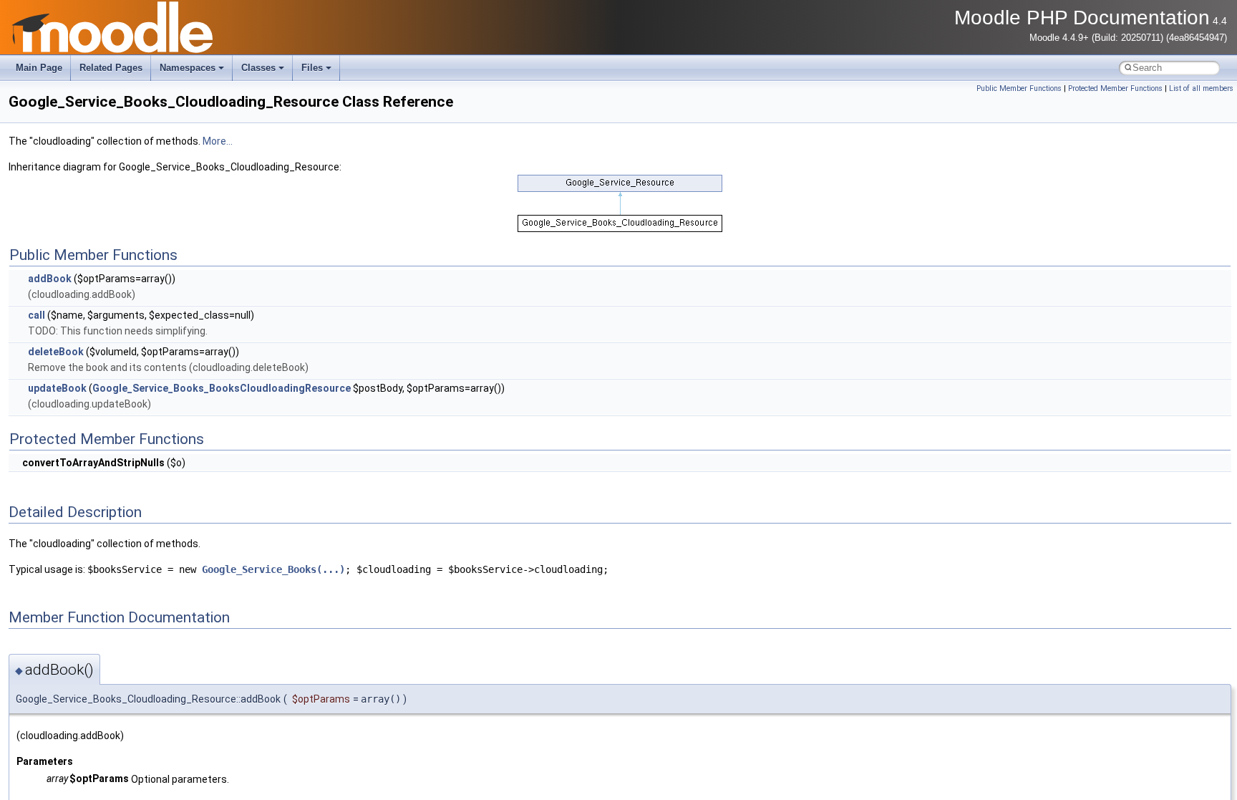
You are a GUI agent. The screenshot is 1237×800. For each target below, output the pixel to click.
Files (312, 67)
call (36, 315)
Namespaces (187, 67)
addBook (50, 278)
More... (218, 141)
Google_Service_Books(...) (273, 569)
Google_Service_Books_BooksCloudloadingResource (221, 388)
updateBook (57, 388)
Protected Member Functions (1115, 88)
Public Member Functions (1019, 88)
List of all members (1201, 88)
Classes (258, 67)
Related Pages (110, 67)
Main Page (39, 67)
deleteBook (56, 351)
